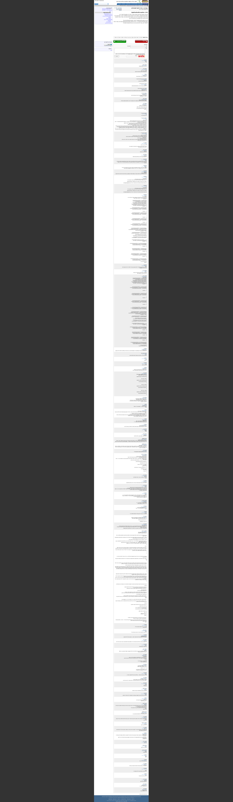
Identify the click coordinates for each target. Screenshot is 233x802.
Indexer (109, 17)
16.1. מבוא (144, 41)
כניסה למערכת (101, 0)
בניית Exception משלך (107, 13)
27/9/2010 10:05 (144, 712)
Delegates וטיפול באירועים (108, 19)
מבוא (110, 11)
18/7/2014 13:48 (144, 363)
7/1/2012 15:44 (144, 493)
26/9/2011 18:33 (144, 524)
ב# (136, 37)
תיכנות (118, 37)
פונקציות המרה (108, 18)
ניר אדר (140, 9)
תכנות (121, 37)
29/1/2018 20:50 (144, 69)
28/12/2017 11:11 (144, 79)
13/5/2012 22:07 (144, 439)
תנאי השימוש (130, 53)
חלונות (125, 37)
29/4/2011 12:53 (144, 635)
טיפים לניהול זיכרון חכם (108, 23)
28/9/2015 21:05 (144, 186)
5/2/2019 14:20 (144, 65)
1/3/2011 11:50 (144, 649)
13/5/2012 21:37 (144, 444)
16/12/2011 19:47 (144, 501)
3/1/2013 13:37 (144, 419)
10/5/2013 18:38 (144, 373)
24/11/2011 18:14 (144, 506)
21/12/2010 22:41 (144, 683)
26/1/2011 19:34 (144, 655)
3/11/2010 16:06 (144, 698)
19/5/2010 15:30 (144, 760)
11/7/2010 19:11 (144, 750)
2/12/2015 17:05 (144, 150)
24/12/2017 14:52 (144, 84)
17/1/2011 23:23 (144, 673)
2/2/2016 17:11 (144, 118)
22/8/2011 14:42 (144, 531)
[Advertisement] (89, 18)
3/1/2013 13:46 (144, 410)
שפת (137, 5)
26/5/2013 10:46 (144, 368)
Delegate (109, 20)
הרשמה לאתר (97, 0)
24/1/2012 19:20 (144, 475)
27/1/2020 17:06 (144, 60)
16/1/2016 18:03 (144, 143)
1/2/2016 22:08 (144, 133)
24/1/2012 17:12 (144, 481)
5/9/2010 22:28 (144, 728)
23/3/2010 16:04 (144, 764)
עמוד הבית (145, 5)
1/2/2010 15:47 (144, 789)
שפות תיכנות (141, 5)
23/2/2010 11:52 (144, 774)
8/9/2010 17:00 (144, 723)
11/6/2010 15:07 (144, 755)
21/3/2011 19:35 (144, 640)
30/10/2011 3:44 (144, 512)
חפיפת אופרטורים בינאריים (107, 16)
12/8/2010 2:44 (144, 733)
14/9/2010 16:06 (144, 717)
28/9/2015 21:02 (144, 195)
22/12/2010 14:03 (144, 678)
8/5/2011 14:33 (144, 625)
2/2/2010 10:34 (144, 784)
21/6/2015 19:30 (144, 276)
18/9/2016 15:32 (144, 99)
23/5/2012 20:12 (144, 434)
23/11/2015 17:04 (144, 155)
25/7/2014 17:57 (144, 358)
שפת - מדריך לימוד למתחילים (131, 5)
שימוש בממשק (106, 8)
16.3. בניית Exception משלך (121, 41)
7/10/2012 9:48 (144, 429)
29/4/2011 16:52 (144, 630)
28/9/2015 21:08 (144, 171)
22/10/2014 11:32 (144, 349)
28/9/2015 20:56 (144, 265)
